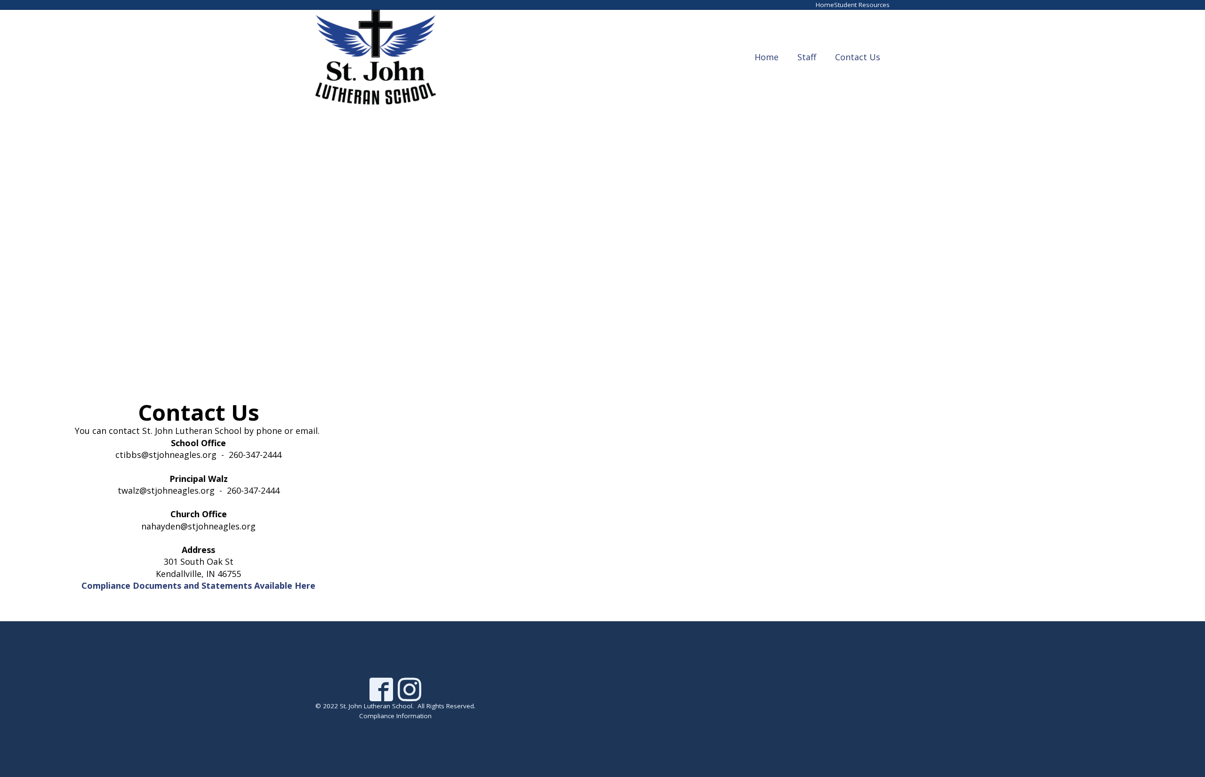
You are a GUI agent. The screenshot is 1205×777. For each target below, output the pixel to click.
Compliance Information (395, 716)
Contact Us (857, 57)
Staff (806, 57)
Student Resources (862, 4)
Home (825, 4)
